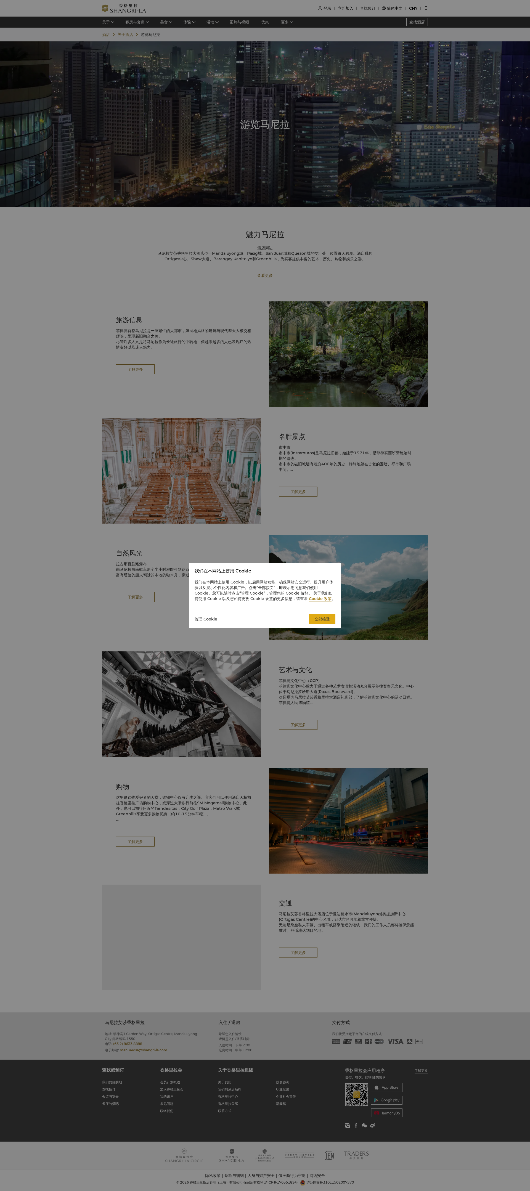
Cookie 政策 (320, 598)
